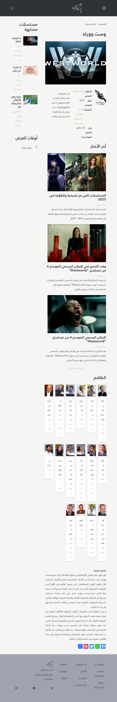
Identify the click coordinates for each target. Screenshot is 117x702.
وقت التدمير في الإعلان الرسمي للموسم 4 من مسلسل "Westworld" (76, 268)
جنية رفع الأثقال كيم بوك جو (16, 101)
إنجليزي (79, 114)
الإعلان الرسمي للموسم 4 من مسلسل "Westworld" (79, 339)
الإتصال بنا (99, 664)
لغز (76, 118)
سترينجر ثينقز (16, 39)
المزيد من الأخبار (75, 368)
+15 (19, 111)
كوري (15, 111)
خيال (15, 55)
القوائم (63, 664)
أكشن (19, 84)
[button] (100, 98)
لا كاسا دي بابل (17, 69)
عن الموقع (81, 664)
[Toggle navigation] (104, 8)
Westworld (78, 91)
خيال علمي (78, 123)
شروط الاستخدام (99, 684)
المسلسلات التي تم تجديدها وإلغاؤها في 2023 (78, 197)
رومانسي (17, 125)
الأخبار (83, 671)
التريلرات (63, 671)
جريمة (19, 89)
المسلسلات (90, 24)
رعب (19, 60)
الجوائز (64, 678)
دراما (81, 118)
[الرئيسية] (77, 8)
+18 (19, 46)
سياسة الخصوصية (99, 673)
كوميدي (18, 120)
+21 (81, 109)
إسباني (18, 80)
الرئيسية (102, 24)
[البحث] (12, 8)
